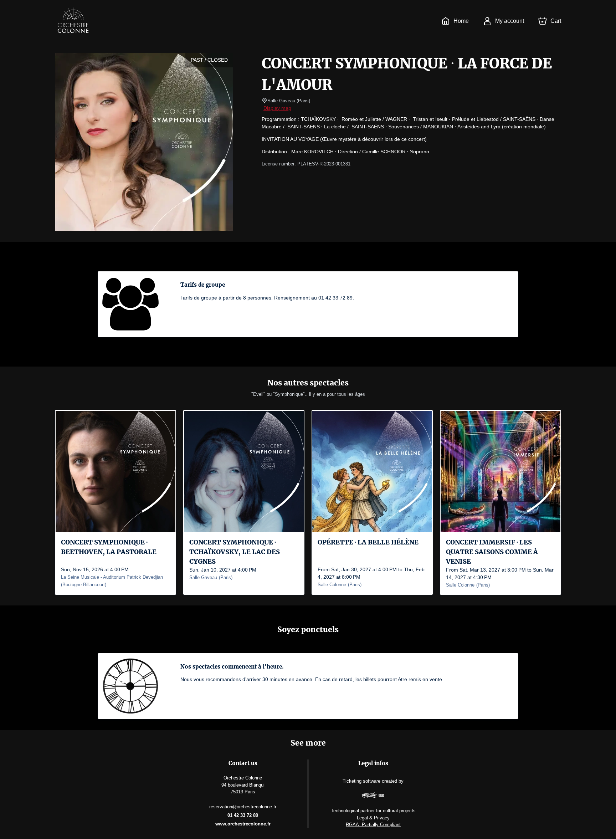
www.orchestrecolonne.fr (243, 824)
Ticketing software (361, 781)
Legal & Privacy (373, 817)
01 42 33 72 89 (242, 815)
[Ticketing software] (373, 796)
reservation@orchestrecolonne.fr (242, 806)
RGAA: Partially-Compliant (373, 824)
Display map (277, 108)
